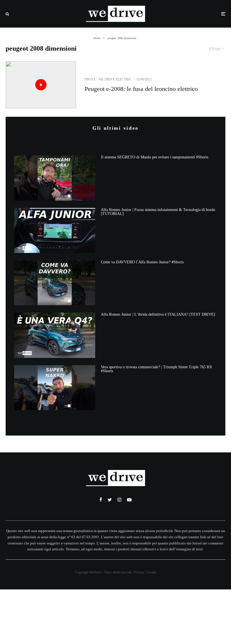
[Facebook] (101, 500)
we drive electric (115, 79)
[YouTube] (129, 500)
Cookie (151, 572)
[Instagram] (119, 500)
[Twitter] (110, 500)
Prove (90, 79)
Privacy (139, 572)
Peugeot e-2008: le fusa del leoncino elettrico (141, 88)
